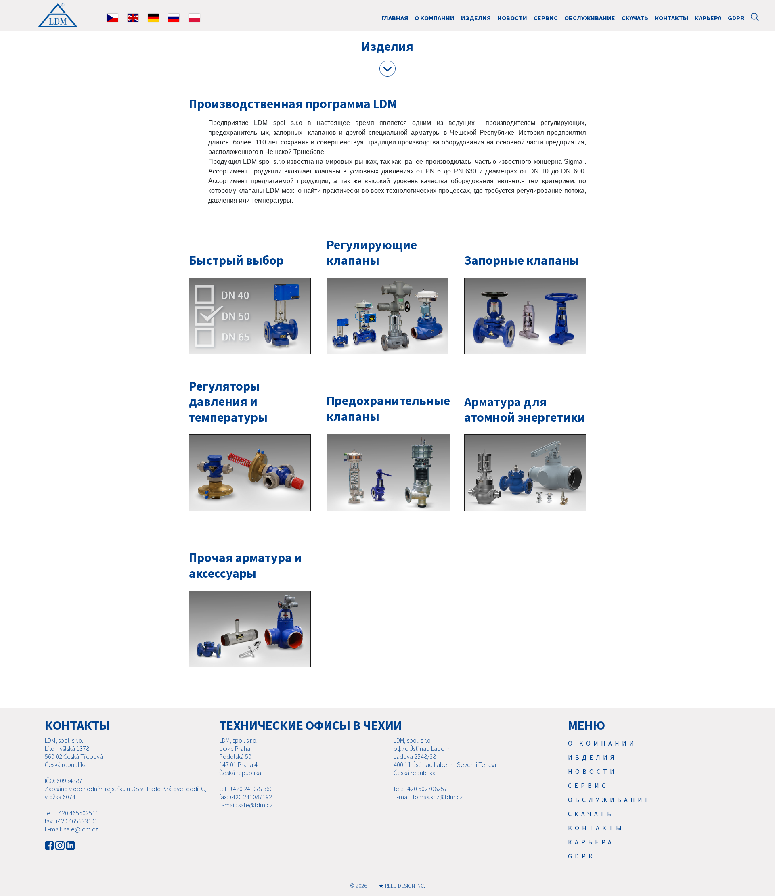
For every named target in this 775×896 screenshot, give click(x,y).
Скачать (635, 18)
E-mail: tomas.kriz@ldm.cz (428, 797)
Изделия (476, 18)
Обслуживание (589, 18)
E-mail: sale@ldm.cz (71, 829)
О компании (435, 18)
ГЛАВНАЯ (394, 18)
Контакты (671, 18)
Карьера (708, 18)
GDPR (736, 18)
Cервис (546, 18)
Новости (512, 18)
